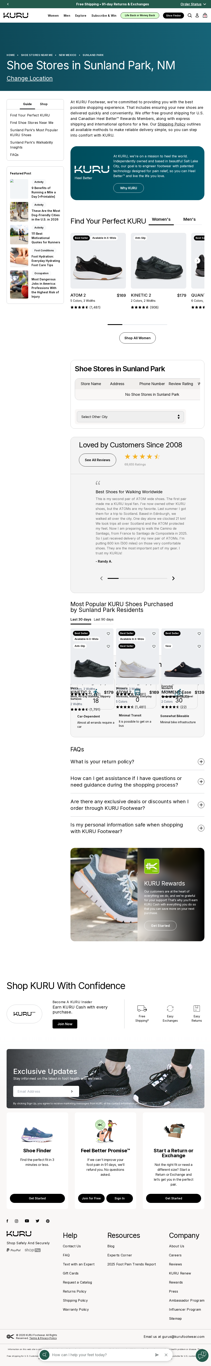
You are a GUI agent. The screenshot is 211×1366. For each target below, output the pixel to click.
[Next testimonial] (173, 578)
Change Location (30, 78)
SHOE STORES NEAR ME (37, 55)
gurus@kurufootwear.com (183, 1337)
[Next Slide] (8, 4)
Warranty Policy (76, 1309)
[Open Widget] (202, 1355)
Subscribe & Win (104, 15)
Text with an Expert (78, 1264)
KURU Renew (180, 1273)
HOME (11, 55)
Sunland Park (93, 55)
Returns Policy (75, 1291)
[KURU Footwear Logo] (24, 15)
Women (53, 15)
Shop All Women (137, 338)
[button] (190, 15)
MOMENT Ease (176, 691)
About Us (176, 1246)
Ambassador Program (187, 1300)
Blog (111, 1246)
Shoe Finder (173, 15)
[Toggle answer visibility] (201, 761)
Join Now (64, 1024)
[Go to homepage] (19, 1233)
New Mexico (67, 55)
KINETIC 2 (141, 295)
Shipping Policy (172, 124)
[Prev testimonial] (101, 578)
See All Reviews (97, 460)
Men (67, 15)
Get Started (160, 926)
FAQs (14, 155)
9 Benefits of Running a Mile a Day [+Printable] (44, 192)
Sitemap (175, 1318)
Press (173, 1291)
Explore (81, 15)
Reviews (175, 1264)
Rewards (176, 1282)
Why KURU (128, 188)
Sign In (120, 1198)
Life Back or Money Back (140, 15)
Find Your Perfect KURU (30, 115)
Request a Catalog (77, 1282)
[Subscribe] (72, 1091)
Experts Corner (119, 1255)
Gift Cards (71, 1273)
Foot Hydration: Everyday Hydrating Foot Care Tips (46, 261)
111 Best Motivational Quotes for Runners (46, 238)
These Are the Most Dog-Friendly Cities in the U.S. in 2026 (46, 215)
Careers (175, 1255)
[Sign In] (197, 15)
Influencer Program (185, 1309)
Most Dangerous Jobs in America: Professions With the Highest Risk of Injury (45, 287)
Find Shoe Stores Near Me (31, 123)
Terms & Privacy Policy (43, 1338)
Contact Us (72, 1246)
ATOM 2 (78, 295)
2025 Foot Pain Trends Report (131, 1264)
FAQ (66, 1255)
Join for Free (91, 1198)
